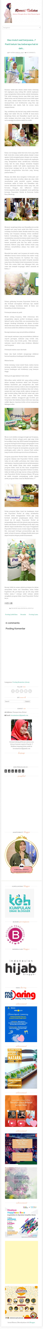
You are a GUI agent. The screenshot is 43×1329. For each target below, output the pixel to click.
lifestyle (30, 608)
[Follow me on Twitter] (17, 691)
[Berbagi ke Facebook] (11, 603)
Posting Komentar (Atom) (21, 682)
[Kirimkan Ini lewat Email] (5, 603)
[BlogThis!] (7, 603)
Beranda (23, 614)
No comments (30, 52)
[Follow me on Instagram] (26, 691)
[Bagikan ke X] (9, 603)
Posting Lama (33, 614)
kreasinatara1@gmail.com (19, 715)
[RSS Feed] (30, 691)
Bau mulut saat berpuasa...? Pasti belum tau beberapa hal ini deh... (21, 44)
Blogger (32, 1322)
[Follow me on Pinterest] (21, 691)
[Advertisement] (21, 1262)
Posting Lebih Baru (11, 614)
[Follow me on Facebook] (13, 691)
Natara (13, 52)
